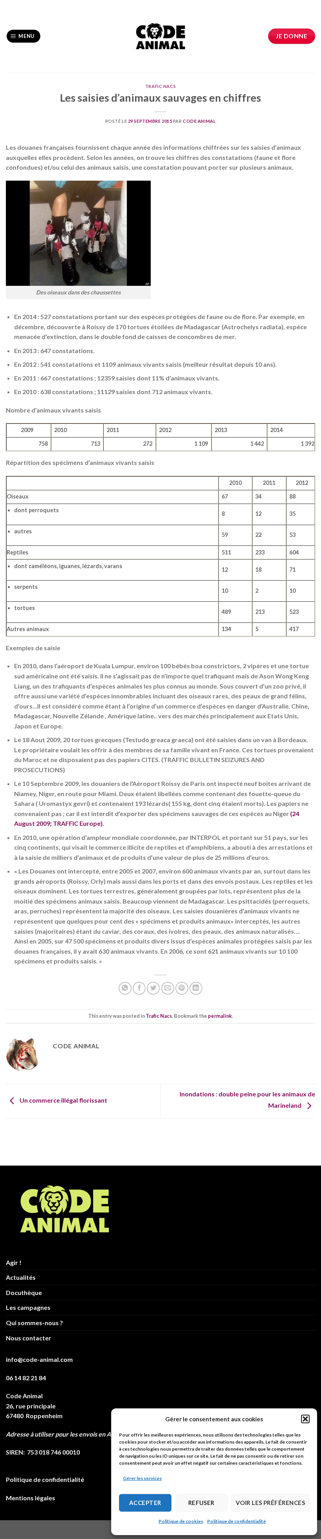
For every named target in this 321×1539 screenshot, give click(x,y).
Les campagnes (28, 1307)
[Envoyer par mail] (167, 988)
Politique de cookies (181, 1521)
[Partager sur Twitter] (153, 988)
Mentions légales (30, 1497)
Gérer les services (142, 1478)
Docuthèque (24, 1292)
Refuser (201, 1502)
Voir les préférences (270, 1502)
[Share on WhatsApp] (125, 988)
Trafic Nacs (160, 86)
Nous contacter (28, 1338)
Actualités (21, 1277)
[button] (305, 1419)
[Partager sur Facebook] (139, 988)
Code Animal (199, 121)
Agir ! (14, 1262)
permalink (220, 1016)
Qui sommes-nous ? (34, 1322)
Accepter (145, 1502)
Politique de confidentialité (236, 1521)
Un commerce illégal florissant (62, 1100)
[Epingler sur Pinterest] (181, 988)
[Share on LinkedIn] (195, 988)
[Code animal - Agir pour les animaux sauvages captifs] (160, 36)
